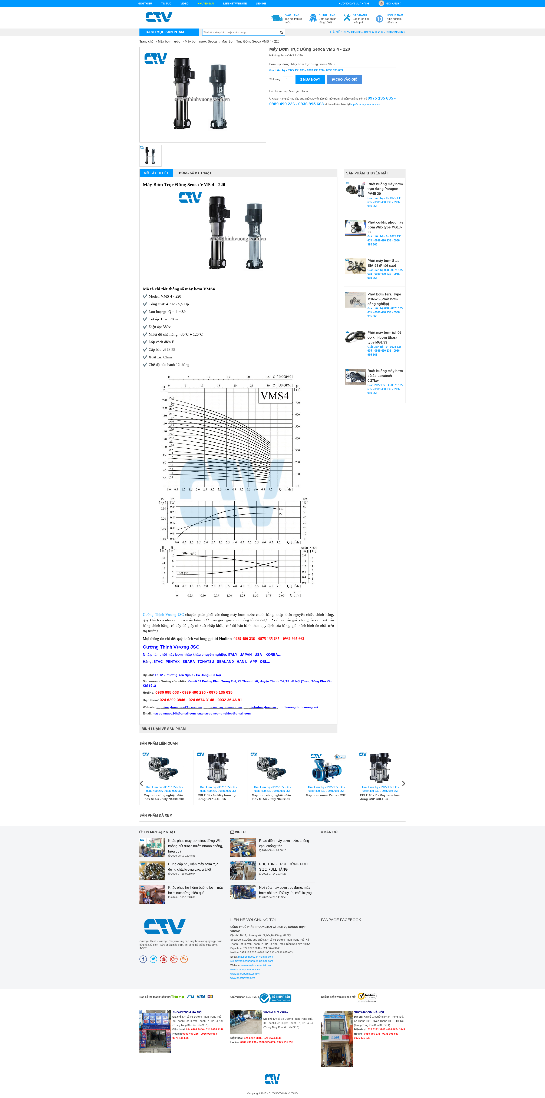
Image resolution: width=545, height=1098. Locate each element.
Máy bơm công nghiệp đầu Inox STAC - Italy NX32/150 (271, 797)
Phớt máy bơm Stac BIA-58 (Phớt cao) (383, 263)
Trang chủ (146, 41)
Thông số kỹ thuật (194, 173)
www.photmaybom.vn (242, 978)
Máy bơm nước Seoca (201, 41)
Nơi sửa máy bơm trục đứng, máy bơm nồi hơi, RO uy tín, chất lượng (285, 890)
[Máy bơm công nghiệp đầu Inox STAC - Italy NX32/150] (272, 767)
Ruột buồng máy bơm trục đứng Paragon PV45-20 (385, 189)
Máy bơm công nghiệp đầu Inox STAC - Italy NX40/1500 (164, 797)
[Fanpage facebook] (143, 959)
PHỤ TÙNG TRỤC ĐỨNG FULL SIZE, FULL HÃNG (283, 866)
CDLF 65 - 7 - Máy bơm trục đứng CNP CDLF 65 (380, 797)
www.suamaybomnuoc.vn (245, 969)
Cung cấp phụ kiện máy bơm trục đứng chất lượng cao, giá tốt (193, 866)
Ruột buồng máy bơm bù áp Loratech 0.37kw (385, 375)
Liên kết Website (235, 3)
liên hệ (261, 3)
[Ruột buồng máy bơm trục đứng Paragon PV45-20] (355, 190)
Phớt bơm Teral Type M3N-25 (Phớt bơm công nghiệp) (384, 299)
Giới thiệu (145, 3)
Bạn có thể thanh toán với (155, 996)
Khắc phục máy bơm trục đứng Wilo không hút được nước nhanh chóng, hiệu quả (195, 846)
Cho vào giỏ (346, 79)
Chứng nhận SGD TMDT (244, 996)
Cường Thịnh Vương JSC (164, 614)
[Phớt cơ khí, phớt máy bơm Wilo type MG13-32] (355, 228)
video (184, 3)
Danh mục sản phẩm (165, 32)
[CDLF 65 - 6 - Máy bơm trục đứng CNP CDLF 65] (218, 767)
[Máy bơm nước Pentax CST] (326, 767)
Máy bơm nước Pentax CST (326, 795)
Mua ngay (311, 79)
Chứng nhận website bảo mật (338, 996)
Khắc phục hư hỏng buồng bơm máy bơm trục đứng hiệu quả (196, 890)
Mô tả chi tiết (156, 173)
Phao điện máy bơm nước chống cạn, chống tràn (284, 843)
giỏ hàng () (393, 3)
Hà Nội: (336, 32)
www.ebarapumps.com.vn (245, 973)
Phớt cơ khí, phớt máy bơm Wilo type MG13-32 (385, 227)
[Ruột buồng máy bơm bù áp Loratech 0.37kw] (355, 377)
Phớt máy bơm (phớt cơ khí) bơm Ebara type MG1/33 (384, 337)
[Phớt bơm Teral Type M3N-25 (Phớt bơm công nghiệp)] (355, 300)
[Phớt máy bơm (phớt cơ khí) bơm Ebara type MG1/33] (355, 337)
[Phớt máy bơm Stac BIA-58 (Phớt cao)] (355, 266)
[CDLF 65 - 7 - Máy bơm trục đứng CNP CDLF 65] (380, 767)
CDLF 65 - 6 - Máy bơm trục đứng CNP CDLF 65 (217, 797)
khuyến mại (206, 3)
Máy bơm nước (169, 41)
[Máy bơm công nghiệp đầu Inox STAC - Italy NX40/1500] (164, 767)
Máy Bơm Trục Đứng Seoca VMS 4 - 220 (250, 41)
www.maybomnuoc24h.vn (255, 965)
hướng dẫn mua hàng (354, 3)
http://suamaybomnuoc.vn (365, 104)
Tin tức (166, 3)
